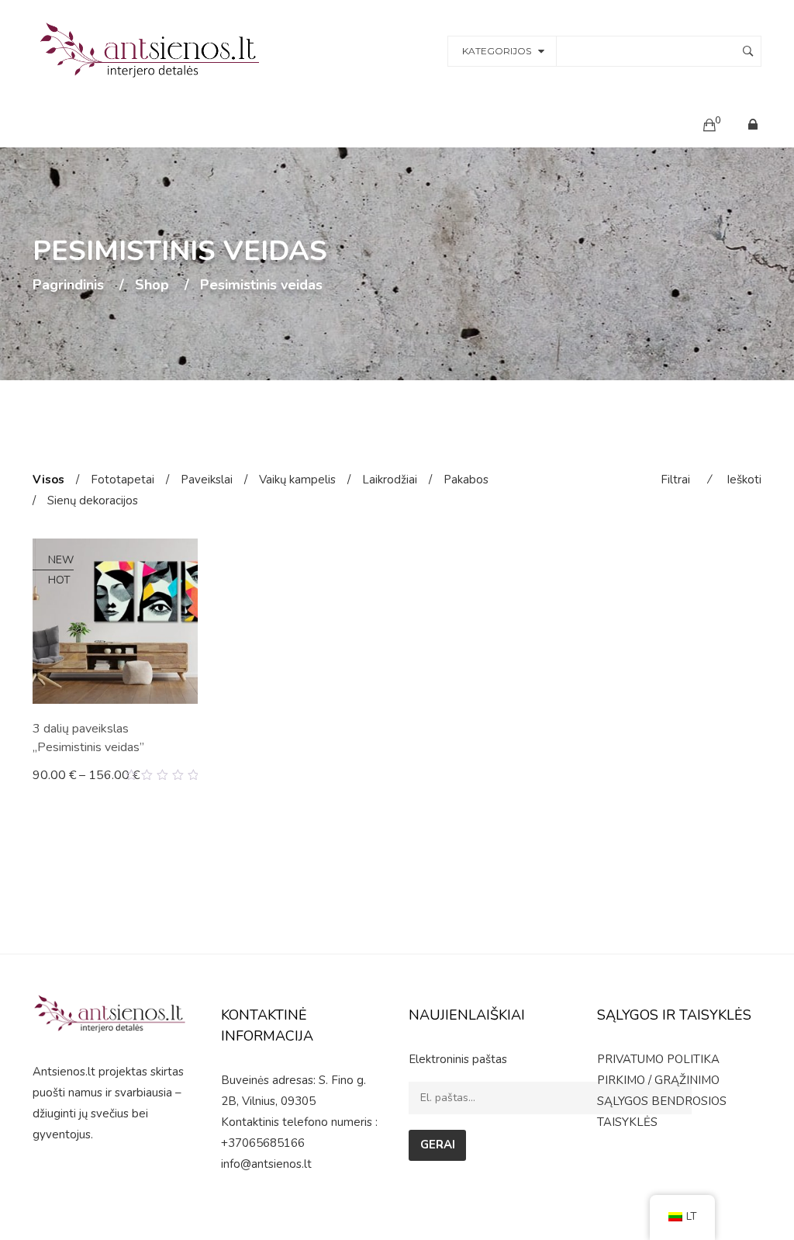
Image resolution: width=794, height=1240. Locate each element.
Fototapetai (122, 479)
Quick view (192, 775)
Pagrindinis (68, 285)
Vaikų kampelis (297, 479)
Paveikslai (207, 479)
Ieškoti (744, 479)
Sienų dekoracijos (92, 500)
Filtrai (675, 479)
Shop (152, 285)
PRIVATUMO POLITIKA (658, 1059)
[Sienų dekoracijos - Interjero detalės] (152, 49)
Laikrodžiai (389, 479)
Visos (48, 479)
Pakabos (466, 479)
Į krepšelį (65, 774)
